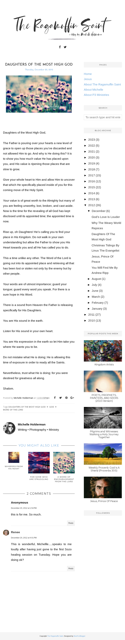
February (98, 302)
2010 (91, 320)
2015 (91, 187)
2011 (91, 314)
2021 (91, 151)
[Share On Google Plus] (72, 397)
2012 (91, 205)
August (96, 278)
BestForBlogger (79, 636)
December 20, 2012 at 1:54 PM (24, 508)
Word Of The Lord (13, 409)
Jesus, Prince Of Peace (104, 501)
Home (88, 73)
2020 (91, 157)
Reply (70, 523)
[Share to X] (60, 397)
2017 (91, 175)
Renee (15, 532)
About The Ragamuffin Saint (102, 84)
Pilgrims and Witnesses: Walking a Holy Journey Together (104, 434)
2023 (91, 139)
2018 (91, 169)
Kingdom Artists (104, 364)
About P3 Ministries (96, 94)
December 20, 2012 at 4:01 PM (24, 538)
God (51, 407)
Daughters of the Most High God (27, 407)
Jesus (88, 79)
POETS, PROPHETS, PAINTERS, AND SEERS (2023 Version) (104, 398)
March (96, 296)
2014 (91, 193)
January (97, 308)
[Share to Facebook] (54, 397)
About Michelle (93, 89)
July (94, 284)
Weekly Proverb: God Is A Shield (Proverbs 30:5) (104, 469)
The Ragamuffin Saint (55, 636)
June (95, 290)
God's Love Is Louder (106, 217)
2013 (91, 199)
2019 (91, 163)
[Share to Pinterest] (66, 397)
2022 (91, 145)
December (98, 211)
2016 (91, 181)
